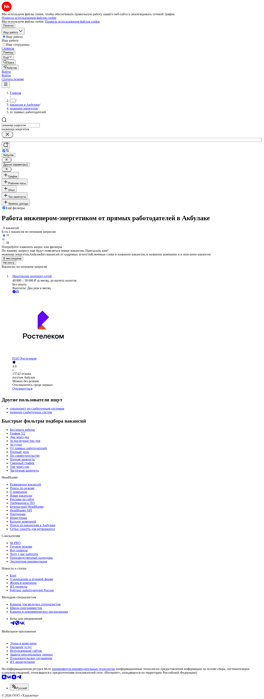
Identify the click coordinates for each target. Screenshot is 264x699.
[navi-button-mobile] (6, 84)
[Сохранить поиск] (6, 145)
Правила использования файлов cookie (72, 21)
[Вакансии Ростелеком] (136, 325)
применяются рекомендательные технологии (83, 669)
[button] (6, 71)
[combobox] (21, 125)
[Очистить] (7, 134)
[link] (9, 62)
